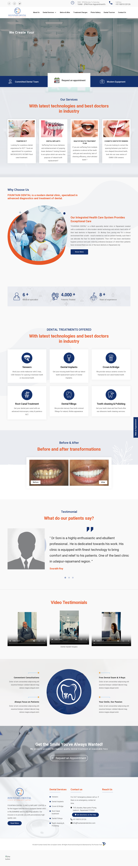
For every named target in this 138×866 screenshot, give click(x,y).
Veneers (27, 383)
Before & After (65, 12)
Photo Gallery (95, 12)
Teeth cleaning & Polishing (111, 419)
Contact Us (122, 12)
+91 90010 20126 (123, 4)
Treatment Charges (80, 12)
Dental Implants (69, 383)
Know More (79, 268)
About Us (36, 12)
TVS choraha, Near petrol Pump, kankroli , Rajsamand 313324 (85, 824)
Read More (14, 839)
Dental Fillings (69, 419)
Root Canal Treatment (27, 419)
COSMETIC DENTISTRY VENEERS (116, 157)
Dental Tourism (109, 12)
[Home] (8, 857)
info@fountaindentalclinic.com (84, 839)
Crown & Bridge (111, 383)
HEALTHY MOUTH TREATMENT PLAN (85, 158)
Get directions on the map (86, 830)
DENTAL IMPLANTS (53, 157)
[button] (3, 55)
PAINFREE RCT (21, 157)
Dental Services (48, 12)
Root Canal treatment (56, 828)
